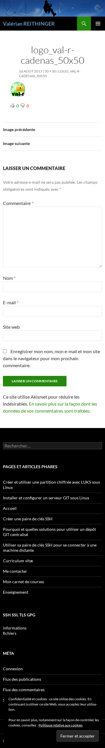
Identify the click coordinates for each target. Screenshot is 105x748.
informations (15, 627)
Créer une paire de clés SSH (27, 518)
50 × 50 (50, 71)
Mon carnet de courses (23, 581)
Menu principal (98, 24)
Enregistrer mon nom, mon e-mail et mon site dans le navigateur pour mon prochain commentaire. (51, 358)
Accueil (10, 508)
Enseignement (15, 592)
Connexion (13, 668)
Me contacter (15, 571)
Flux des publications (22, 679)
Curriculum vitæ (18, 560)
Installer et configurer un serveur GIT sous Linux (46, 497)
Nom (9, 278)
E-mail (10, 302)
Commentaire (18, 203)
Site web (11, 327)
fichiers (9, 633)
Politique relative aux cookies (60, 725)
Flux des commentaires (24, 689)
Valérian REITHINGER (29, 23)
